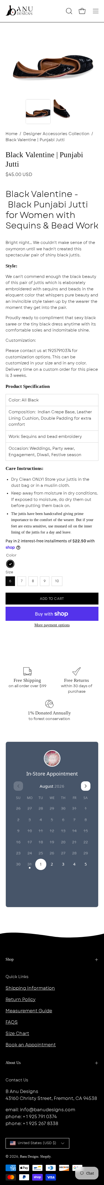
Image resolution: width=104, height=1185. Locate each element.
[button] (68, 11)
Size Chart (17, 1033)
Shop (10, 959)
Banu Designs (29, 1156)
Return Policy (20, 999)
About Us (13, 1063)
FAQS (12, 1022)
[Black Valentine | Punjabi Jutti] (38, 111)
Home (11, 133)
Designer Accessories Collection (56, 133)
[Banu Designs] (19, 11)
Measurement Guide (29, 1011)
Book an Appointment (31, 1045)
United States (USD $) (37, 1143)
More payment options (52, 625)
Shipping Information (30, 988)
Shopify (45, 1156)
